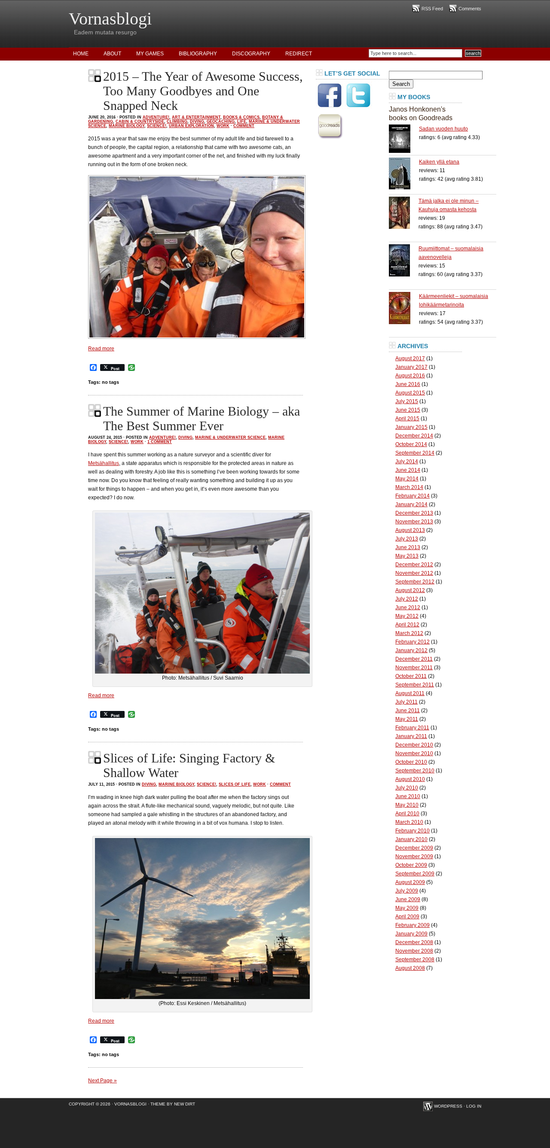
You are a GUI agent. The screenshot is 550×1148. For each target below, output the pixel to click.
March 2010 (409, 822)
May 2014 (407, 479)
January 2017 (411, 367)
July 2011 (406, 702)
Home (81, 54)
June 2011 (407, 711)
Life (241, 121)
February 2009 (412, 925)
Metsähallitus (103, 463)
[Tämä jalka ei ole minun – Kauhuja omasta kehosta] (404, 213)
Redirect (298, 54)
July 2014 (406, 462)
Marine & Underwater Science (230, 437)
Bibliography (198, 54)
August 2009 (410, 882)
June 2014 (407, 470)
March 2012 (409, 633)
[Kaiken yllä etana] (404, 173)
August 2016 (410, 376)
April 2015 (407, 419)
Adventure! (156, 117)
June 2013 (407, 547)
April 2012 (407, 625)
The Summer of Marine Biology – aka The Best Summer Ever (201, 418)
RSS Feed (432, 8)
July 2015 (406, 401)
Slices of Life (235, 784)
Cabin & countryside (140, 121)
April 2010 (407, 814)
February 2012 (412, 642)
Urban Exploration (191, 126)
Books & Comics (241, 117)
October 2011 (411, 676)
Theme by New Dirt (172, 1104)
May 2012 (407, 616)
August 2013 (410, 530)
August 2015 (410, 393)
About (112, 54)
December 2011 (414, 659)
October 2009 (411, 865)
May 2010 (407, 805)
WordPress (448, 1106)
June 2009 (407, 899)
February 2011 (412, 728)
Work (223, 126)
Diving (197, 121)
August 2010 (410, 779)
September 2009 (414, 874)
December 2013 (414, 513)
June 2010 (407, 796)
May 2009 (407, 908)
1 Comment (159, 442)
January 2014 (411, 504)
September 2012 (414, 582)
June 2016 (407, 384)
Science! (156, 126)
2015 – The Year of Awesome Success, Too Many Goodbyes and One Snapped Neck (203, 90)
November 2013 (414, 522)
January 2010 (411, 839)
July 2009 (406, 891)
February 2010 (412, 831)
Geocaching (221, 121)
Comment (243, 126)
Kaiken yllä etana (439, 162)
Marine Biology (126, 126)
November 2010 (414, 753)
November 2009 (414, 856)
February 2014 (412, 496)
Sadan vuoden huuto (443, 129)
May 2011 (406, 719)
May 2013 (407, 556)
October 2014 (411, 444)
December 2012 (414, 565)
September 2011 (414, 685)
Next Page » (102, 1081)
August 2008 (410, 968)
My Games (150, 54)
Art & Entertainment (196, 117)
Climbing (177, 121)
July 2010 (406, 788)
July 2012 (406, 599)
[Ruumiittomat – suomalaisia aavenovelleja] (404, 260)
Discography (251, 54)
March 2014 (409, 487)
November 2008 (414, 951)
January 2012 (411, 650)
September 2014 (414, 453)
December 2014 (414, 436)
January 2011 (411, 736)
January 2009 (411, 934)
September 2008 (414, 960)
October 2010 (411, 762)
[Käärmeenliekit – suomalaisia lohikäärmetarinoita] (404, 308)
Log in (473, 1106)
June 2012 (407, 607)
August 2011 (410, 693)
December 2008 (414, 942)
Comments (469, 8)
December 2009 (414, 848)
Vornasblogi (110, 18)
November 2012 (414, 573)
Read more (101, 349)
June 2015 (407, 410)
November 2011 (414, 668)
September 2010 (414, 771)
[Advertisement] (350, 272)
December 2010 (414, 745)
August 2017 (410, 358)
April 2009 (407, 917)
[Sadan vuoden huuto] (404, 139)
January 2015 (411, 427)
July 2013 (406, 539)
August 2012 (410, 590)
